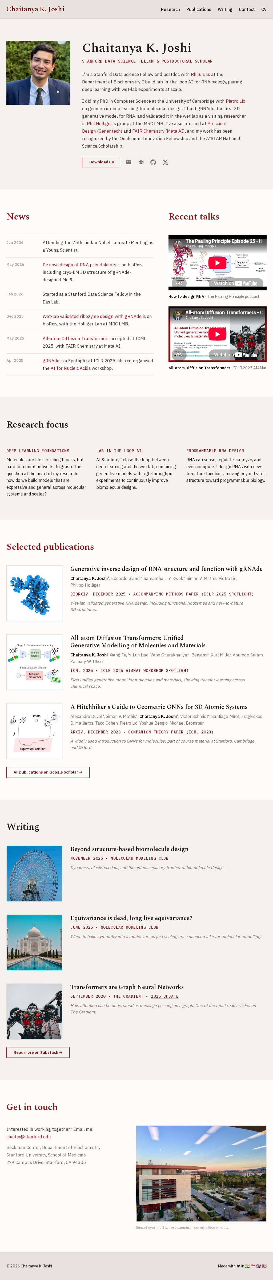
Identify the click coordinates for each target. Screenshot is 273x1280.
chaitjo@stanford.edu (28, 1137)
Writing (225, 9)
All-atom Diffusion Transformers (76, 338)
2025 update (165, 996)
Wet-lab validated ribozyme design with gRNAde (92, 316)
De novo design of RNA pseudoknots (79, 265)
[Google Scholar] (141, 162)
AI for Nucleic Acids (71, 368)
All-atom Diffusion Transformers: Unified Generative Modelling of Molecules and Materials (138, 641)
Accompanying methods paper (166, 594)
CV (264, 9)
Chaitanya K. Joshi (35, 9)
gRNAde (51, 361)
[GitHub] (153, 162)
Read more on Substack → (38, 1052)
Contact (247, 9)
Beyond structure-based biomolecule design (129, 849)
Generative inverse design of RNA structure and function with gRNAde (166, 569)
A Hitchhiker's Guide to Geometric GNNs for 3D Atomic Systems (158, 707)
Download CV (101, 161)
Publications (198, 9)
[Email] (129, 162)
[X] (165, 162)
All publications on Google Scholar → (48, 772)
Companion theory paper (156, 732)
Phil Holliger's (101, 123)
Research (170, 9)
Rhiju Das (200, 74)
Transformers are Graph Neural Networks (127, 987)
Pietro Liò (235, 101)
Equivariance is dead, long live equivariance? (131, 918)
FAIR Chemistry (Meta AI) (158, 131)
